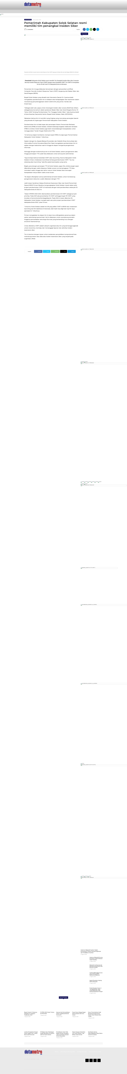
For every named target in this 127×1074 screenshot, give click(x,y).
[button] (100, 11)
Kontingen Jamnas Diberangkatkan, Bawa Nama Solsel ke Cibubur (95, 1033)
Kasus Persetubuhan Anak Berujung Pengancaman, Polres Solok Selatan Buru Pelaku (94, 1014)
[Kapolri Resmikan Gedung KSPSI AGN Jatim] (84, 983)
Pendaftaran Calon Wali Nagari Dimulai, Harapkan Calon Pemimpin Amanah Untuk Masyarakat (62, 1034)
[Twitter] (87, 29)
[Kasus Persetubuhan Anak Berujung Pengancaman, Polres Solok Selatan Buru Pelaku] (95, 1006)
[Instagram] (91, 1060)
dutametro (30, 29)
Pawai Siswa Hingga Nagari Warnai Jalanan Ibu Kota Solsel (79, 1014)
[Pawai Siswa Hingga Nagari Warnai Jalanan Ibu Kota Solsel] (79, 1006)
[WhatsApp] (91, 29)
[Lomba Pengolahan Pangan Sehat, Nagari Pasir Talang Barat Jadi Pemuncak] (31, 1025)
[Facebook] (84, 29)
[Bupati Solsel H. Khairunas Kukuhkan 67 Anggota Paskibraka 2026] (31, 1006)
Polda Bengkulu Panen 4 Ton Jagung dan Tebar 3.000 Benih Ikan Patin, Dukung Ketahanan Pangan (96, 989)
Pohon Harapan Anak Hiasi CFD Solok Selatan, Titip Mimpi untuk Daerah (78, 1033)
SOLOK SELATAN (28, 19)
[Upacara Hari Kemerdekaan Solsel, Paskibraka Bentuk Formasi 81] (63, 1006)
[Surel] (94, 29)
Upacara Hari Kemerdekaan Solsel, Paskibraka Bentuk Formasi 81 (63, 1014)
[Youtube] (99, 1060)
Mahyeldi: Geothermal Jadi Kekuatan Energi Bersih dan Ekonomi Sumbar (96, 966)
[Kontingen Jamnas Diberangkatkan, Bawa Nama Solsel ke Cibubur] (95, 1025)
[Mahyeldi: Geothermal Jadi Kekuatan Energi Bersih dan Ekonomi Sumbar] (84, 967)
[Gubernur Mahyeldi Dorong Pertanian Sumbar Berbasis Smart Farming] (84, 960)
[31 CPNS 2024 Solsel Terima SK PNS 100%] (47, 1006)
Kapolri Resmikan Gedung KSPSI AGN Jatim (96, 981)
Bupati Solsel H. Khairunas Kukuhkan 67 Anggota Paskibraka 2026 (30, 1014)
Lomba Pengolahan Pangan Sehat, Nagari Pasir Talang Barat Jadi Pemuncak (31, 1033)
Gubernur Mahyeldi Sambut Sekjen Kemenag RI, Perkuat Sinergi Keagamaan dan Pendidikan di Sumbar (91, 951)
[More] (101, 29)
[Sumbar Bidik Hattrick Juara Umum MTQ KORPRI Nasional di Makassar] (84, 975)
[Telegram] (97, 29)
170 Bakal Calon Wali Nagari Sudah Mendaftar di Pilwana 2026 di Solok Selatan (47, 1033)
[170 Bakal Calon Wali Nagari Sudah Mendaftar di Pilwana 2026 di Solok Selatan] (47, 1025)
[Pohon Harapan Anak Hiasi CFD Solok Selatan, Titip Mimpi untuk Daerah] (79, 1025)
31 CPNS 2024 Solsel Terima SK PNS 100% (47, 1013)
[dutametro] (25, 29)
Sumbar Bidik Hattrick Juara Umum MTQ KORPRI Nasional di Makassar (96, 974)
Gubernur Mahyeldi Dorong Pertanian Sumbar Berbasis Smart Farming (96, 958)
